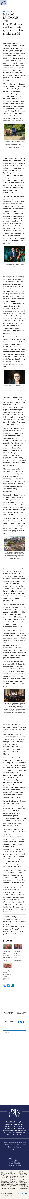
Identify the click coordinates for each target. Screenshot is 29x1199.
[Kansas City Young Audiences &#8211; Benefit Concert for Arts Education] (18, 946)
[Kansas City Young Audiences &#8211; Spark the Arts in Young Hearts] (7, 946)
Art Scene (8, 11)
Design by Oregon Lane (7, 1196)
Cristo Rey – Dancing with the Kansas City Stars (21, 1013)
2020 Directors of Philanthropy (8, 1012)
